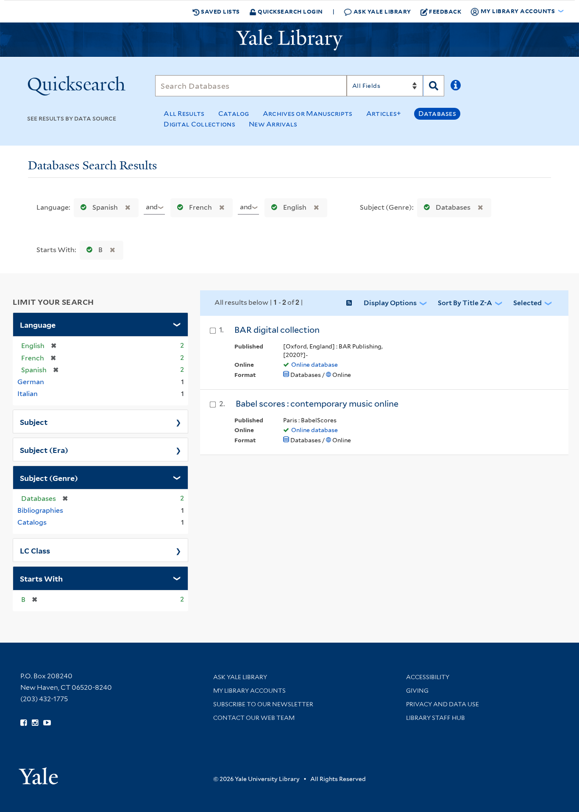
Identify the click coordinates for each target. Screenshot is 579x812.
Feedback (445, 11)
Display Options (390, 303)
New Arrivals (273, 124)
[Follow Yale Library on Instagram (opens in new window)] (35, 723)
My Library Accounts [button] (518, 11)
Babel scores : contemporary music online (317, 404)
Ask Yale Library (381, 11)
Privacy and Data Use (442, 704)
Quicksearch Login (289, 11)
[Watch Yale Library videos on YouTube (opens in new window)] (47, 723)
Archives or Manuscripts (308, 114)
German (30, 382)
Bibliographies (40, 510)
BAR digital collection (277, 330)
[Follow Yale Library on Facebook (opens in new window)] (23, 723)
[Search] (433, 85)
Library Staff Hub (435, 717)
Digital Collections (199, 124)
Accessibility (427, 677)
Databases (437, 114)
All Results (184, 114)
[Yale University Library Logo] (289, 39)
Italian (27, 394)
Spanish (105, 207)
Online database (314, 364)
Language (38, 324)
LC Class (35, 550)
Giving (417, 690)
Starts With (41, 578)
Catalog (233, 114)
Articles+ (383, 114)
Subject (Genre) (49, 477)
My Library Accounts (249, 690)
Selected (527, 303)
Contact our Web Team (254, 717)
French (200, 207)
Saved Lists (220, 11)
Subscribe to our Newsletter (263, 704)
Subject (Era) (44, 449)
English (295, 207)
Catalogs (32, 522)
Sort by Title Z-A (465, 303)
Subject (33, 421)
